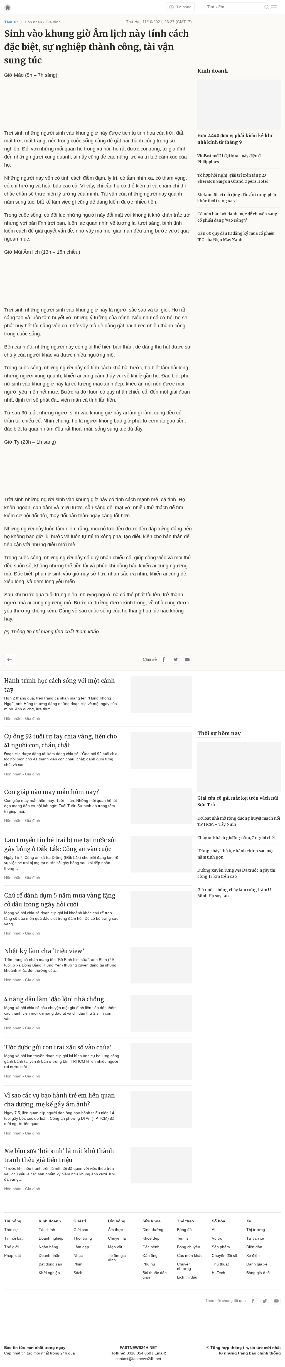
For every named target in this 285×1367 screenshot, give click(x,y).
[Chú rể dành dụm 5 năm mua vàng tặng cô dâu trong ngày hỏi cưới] (161, 909)
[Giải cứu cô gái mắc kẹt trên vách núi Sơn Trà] (239, 767)
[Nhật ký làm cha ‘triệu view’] (161, 965)
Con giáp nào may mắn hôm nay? (51, 791)
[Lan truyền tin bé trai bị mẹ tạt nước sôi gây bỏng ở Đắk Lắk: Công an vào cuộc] (161, 854)
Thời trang (82, 1238)
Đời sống (117, 1221)
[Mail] (187, 659)
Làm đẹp (81, 1247)
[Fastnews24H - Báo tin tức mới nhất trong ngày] (34, 25)
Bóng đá (184, 1229)
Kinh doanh (212, 71)
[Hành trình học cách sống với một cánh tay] (161, 694)
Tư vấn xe (255, 1238)
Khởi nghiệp (49, 1272)
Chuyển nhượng (184, 1266)
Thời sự (11, 1229)
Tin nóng (183, 7)
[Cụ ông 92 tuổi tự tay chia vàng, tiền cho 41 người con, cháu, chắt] (161, 750)
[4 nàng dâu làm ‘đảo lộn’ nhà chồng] (161, 1013)
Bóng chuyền (188, 1247)
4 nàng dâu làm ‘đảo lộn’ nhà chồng (54, 999)
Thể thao (185, 1221)
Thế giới (11, 1247)
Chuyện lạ (117, 1238)
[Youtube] (276, 1300)
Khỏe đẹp (150, 1238)
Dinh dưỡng (152, 1229)
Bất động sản (50, 1264)
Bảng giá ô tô (258, 1272)
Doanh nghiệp (51, 1238)
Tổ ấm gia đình (117, 1257)
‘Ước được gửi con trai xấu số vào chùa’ (57, 1047)
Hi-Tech (218, 1272)
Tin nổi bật (13, 1238)
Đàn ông (150, 1255)
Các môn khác (189, 1255)
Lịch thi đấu (187, 1277)
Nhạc (78, 1255)
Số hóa (218, 1221)
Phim (77, 1264)
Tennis (182, 1238)
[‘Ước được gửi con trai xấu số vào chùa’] (161, 1061)
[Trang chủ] (7, 7)
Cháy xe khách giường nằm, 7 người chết (236, 837)
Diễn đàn (254, 1247)
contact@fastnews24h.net (138, 1358)
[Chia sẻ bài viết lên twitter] (175, 659)
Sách (77, 1272)
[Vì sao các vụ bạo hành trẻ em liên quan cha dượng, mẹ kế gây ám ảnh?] (161, 1109)
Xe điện (253, 1255)
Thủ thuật (220, 1264)
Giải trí (79, 1221)
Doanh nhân (49, 1255)
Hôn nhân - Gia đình (22, 718)
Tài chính (47, 1229)
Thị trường (255, 1229)
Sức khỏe (151, 1221)
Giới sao (80, 1229)
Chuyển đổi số (224, 1255)
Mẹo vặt (115, 1247)
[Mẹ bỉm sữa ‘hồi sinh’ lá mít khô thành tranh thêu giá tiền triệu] (161, 1165)
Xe (248, 1221)
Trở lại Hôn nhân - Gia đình (14, 657)
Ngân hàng (48, 1247)
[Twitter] (264, 1300)
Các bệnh (150, 1247)
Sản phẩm (221, 1247)
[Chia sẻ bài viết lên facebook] (163, 659)
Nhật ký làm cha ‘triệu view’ (44, 951)
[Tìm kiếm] (266, 7)
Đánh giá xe (256, 1264)
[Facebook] (253, 1300)
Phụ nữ (148, 1264)
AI (213, 1229)
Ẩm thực (115, 1229)
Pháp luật (12, 1255)
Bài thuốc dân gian (154, 1274)
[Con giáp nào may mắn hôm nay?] (161, 806)
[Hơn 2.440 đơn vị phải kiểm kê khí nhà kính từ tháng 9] (239, 105)
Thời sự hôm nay (219, 733)
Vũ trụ (217, 1238)
